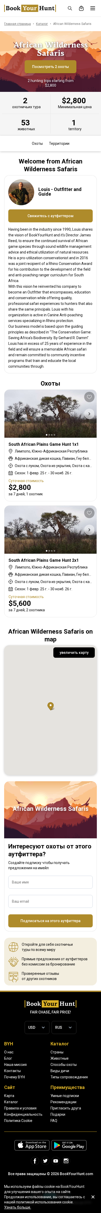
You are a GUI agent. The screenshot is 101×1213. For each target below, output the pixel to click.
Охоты (37, 143)
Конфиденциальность (23, 1114)
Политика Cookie (18, 1121)
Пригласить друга (66, 1108)
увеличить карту (74, 652)
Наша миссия (15, 1065)
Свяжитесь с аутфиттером (50, 216)
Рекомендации (63, 1102)
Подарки (58, 1114)
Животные (60, 1058)
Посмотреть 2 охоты (50, 67)
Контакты (12, 1071)
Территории (59, 143)
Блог (8, 1058)
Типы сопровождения (69, 1077)
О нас (8, 1052)
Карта (9, 1096)
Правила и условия (20, 1108)
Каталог (11, 1102)
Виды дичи (60, 1071)
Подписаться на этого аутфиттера (50, 921)
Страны (57, 1052)
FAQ (54, 1121)
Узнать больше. (17, 1207)
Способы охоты (64, 1065)
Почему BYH (14, 1077)
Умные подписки (65, 1096)
